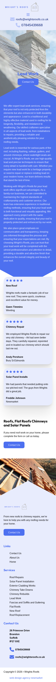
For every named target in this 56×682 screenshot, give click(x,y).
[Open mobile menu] (28, 14)
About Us (14, 557)
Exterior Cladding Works (22, 585)
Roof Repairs (17, 577)
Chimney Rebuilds (19, 594)
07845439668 (32, 25)
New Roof (15, 610)
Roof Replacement (19, 615)
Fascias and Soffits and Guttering (27, 602)
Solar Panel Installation (22, 581)
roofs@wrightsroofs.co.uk (32, 19)
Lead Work (15, 598)
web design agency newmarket (26, 677)
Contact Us (14, 532)
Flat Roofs (15, 606)
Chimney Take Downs (21, 589)
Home (13, 561)
